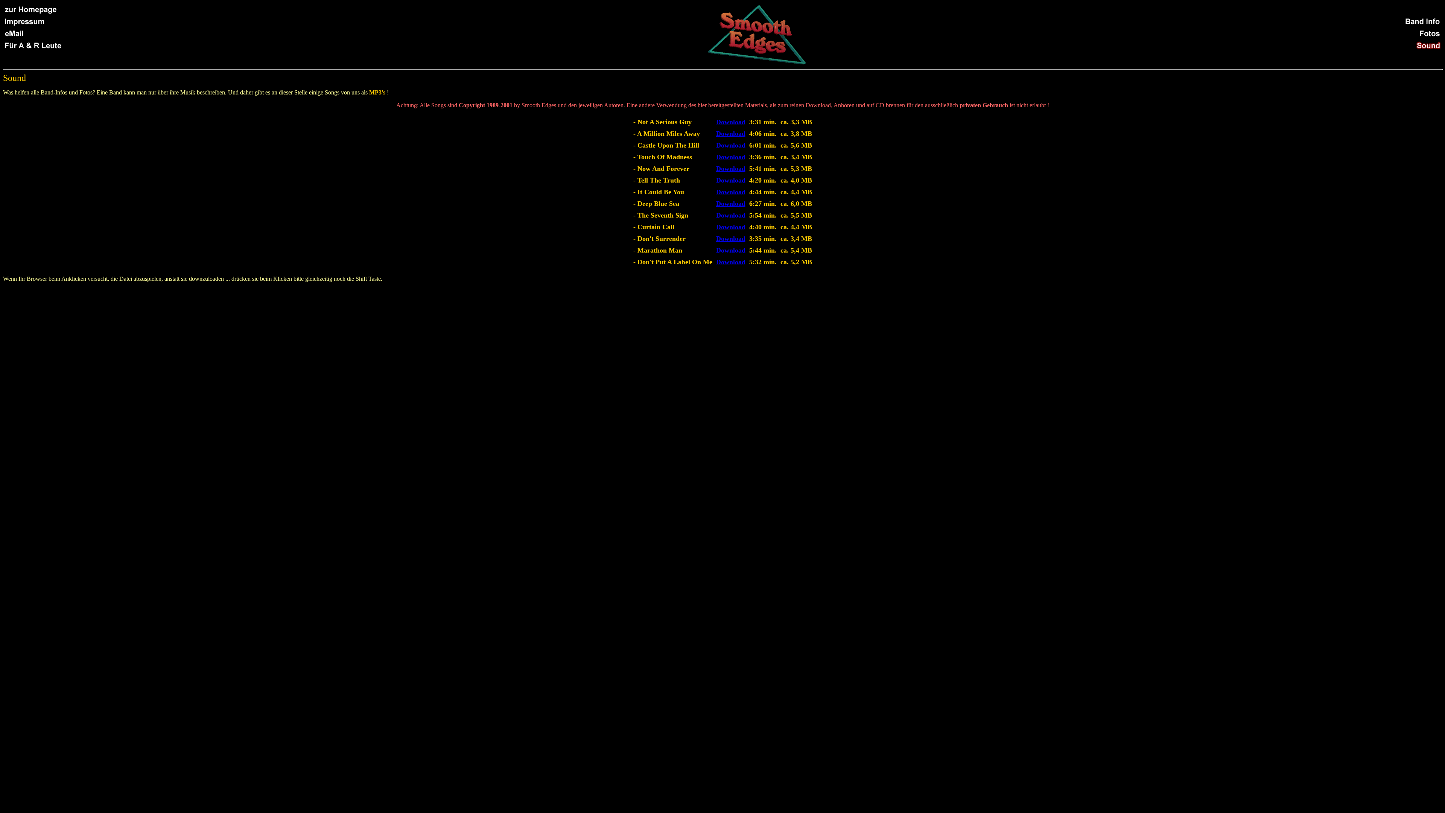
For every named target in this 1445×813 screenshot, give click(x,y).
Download (730, 122)
